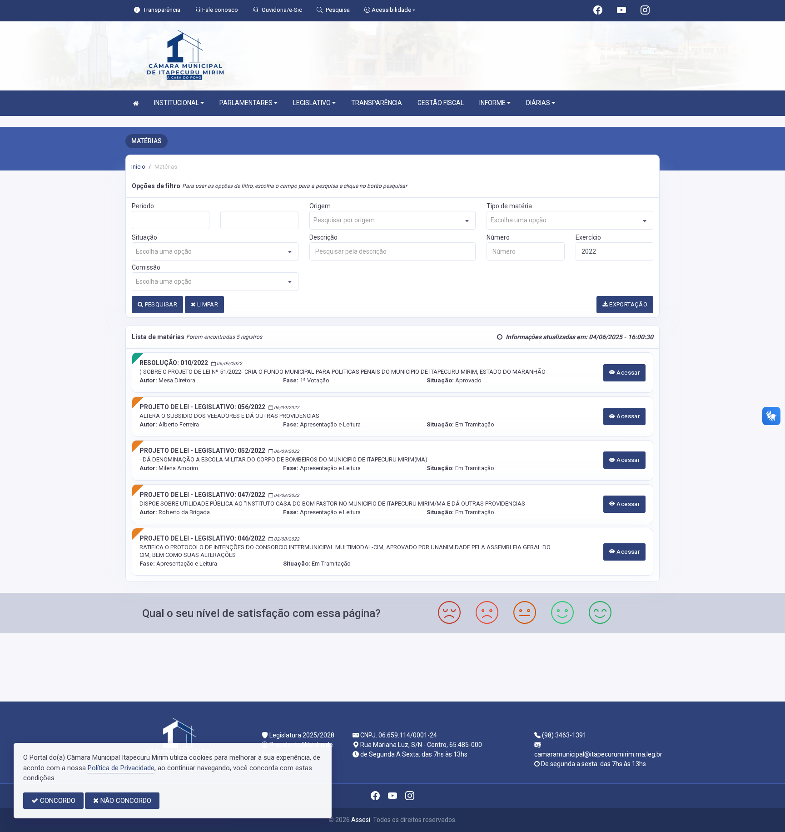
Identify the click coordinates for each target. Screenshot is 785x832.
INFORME (493, 102)
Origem (320, 206)
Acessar (627, 372)
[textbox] (393, 220)
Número (498, 237)
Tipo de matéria (509, 206)
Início (138, 166)
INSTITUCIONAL (177, 102)
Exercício (588, 237)
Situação (144, 237)
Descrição (323, 237)
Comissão (146, 267)
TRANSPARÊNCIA (376, 102)
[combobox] (392, 220)
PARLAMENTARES (246, 102)
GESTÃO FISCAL (440, 102)
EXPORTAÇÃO (627, 304)
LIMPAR (206, 304)
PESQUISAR (160, 304)
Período (143, 206)
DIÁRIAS (538, 102)
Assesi (360, 819)
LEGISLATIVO (312, 102)
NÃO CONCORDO (125, 801)
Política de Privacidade (121, 768)
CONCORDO (56, 801)
